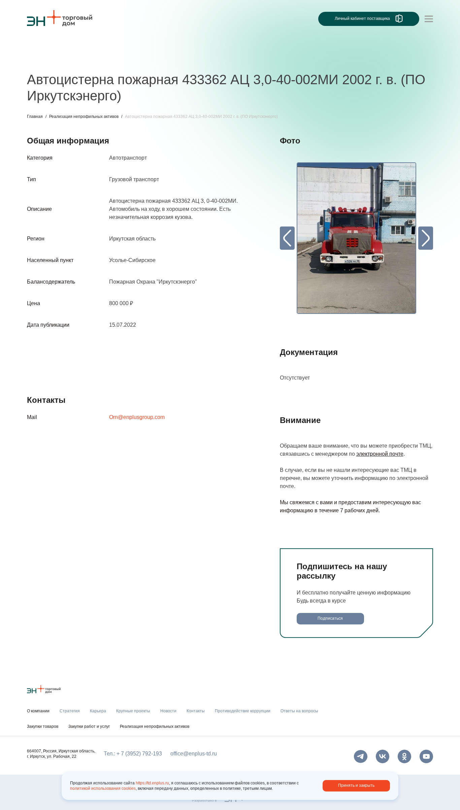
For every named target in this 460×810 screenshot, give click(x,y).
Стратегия (40, 60)
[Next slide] (425, 238)
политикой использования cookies (103, 788)
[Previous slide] (287, 238)
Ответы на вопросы (299, 711)
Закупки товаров (42, 726)
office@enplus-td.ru (193, 753)
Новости (153, 60)
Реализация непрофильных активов (84, 116)
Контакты (184, 60)
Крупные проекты (113, 60)
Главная (35, 116)
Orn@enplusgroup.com (137, 417)
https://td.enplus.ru (152, 783)
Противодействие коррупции (242, 711)
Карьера (71, 60)
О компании (42, 45)
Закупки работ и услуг (89, 726)
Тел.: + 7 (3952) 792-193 (133, 753)
